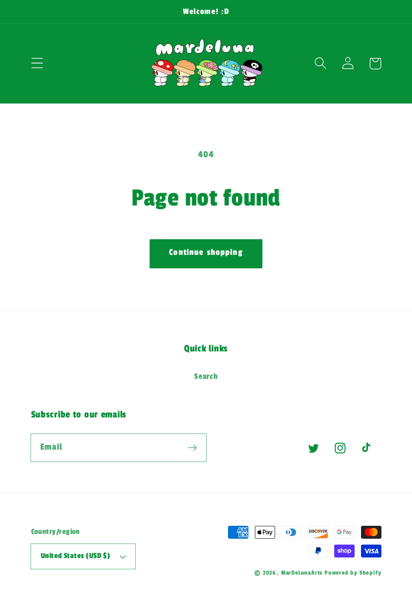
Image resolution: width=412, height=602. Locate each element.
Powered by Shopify (353, 572)
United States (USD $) (76, 556)
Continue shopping (206, 252)
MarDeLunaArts (301, 572)
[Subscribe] (192, 447)
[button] (37, 63)
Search (205, 376)
